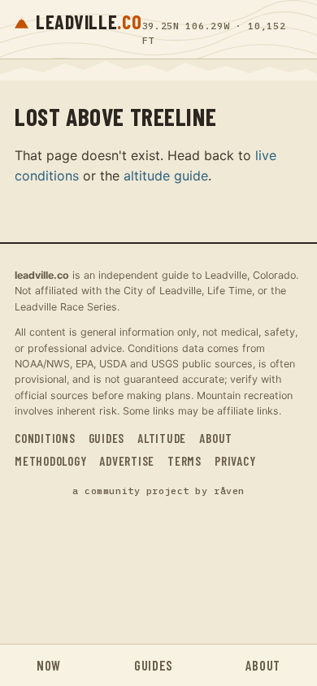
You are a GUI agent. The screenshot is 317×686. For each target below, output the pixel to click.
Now (49, 665)
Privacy (235, 461)
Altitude (161, 438)
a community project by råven (158, 490)
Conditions (45, 438)
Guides (107, 438)
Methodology (50, 461)
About (215, 438)
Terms (184, 461)
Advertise (126, 461)
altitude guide (166, 175)
